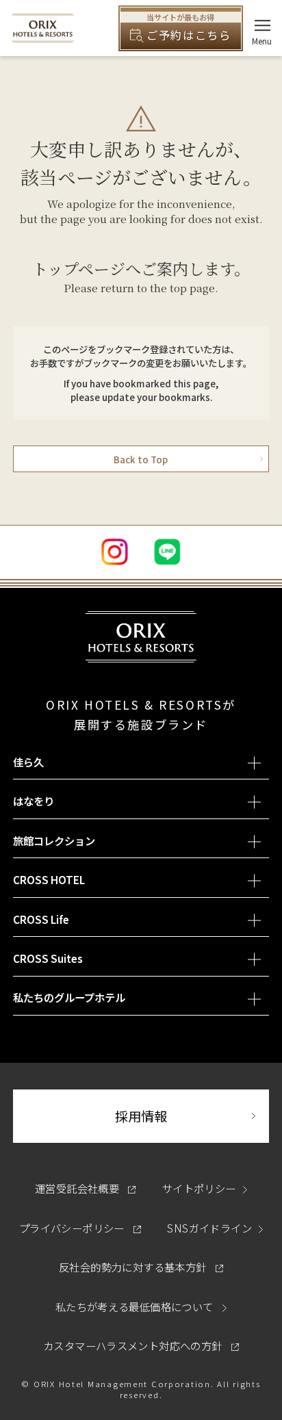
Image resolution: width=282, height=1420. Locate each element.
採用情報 (192, 1116)
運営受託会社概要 (85, 1188)
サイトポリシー (199, 1188)
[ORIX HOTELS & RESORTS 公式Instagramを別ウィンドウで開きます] (114, 552)
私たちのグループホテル (69, 997)
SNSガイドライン (209, 1227)
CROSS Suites (48, 958)
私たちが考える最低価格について (135, 1306)
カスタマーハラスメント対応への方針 (141, 1345)
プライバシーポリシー (80, 1227)
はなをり (33, 800)
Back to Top (141, 459)
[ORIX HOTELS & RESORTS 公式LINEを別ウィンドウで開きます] (167, 552)
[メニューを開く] (262, 26)
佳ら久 (28, 761)
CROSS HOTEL (49, 879)
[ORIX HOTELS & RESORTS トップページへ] (43, 34)
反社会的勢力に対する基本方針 (141, 1266)
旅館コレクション (54, 840)
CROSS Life (41, 919)
